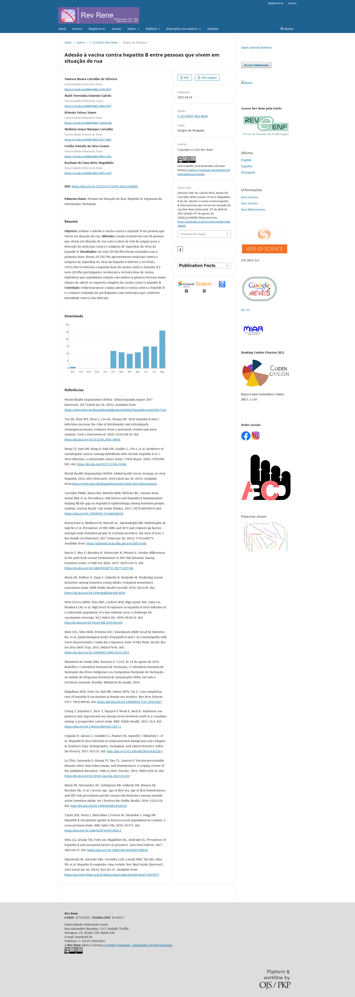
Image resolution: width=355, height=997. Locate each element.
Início (68, 42)
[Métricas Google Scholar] (259, 302)
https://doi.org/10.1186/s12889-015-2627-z (93, 726)
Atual (62, 29)
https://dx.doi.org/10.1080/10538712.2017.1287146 (99, 568)
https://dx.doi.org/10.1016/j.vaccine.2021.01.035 (97, 776)
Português (248, 172)
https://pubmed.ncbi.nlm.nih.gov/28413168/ (116, 543)
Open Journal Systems (256, 47)
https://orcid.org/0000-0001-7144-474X (88, 122)
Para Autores (249, 203)
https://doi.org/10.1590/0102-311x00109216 (94, 513)
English (246, 160)
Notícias (212, 29)
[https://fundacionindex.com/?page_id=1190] (265, 386)
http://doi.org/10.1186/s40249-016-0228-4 (134, 751)
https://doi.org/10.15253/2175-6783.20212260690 (105, 186)
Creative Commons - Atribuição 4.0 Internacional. (138, 945)
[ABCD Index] (265, 499)
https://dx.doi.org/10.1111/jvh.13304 (101, 464)
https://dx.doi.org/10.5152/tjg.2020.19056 (92, 439)
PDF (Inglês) (209, 77)
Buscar (289, 29)
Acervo (77, 29)
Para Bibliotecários (253, 209)
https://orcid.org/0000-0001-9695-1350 (88, 173)
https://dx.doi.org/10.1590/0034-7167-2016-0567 (129, 702)
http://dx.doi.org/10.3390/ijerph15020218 (98, 806)
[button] (180, 249)
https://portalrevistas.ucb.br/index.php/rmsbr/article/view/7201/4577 (112, 875)
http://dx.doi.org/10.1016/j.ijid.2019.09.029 (93, 623)
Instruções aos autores (182, 29)
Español (246, 166)
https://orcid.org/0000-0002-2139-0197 (88, 89)
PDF (186, 77)
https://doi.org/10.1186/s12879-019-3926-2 (93, 830)
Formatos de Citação (193, 234)
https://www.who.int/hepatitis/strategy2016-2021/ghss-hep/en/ (114, 484)
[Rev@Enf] (265, 136)
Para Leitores (249, 197)
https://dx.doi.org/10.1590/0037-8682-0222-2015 (97, 652)
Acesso (116, 29)
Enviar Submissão (256, 65)
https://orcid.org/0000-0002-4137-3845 (88, 139)
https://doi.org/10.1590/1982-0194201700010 (117, 850)
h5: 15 (245, 310)
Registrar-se (97, 29)
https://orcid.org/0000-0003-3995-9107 (88, 106)
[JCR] (264, 252)
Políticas (152, 29)
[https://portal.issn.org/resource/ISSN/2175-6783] (247, 83)
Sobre (132, 29)
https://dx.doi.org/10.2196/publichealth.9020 (95, 593)
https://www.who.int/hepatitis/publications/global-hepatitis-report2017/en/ (115, 410)
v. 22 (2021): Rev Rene (104, 42)
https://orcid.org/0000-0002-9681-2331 (88, 156)
